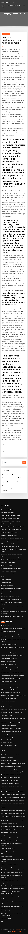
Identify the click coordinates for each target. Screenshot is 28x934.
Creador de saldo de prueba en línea (10, 546)
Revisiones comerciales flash (8, 631)
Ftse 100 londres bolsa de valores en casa (11, 911)
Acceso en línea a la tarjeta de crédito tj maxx (12, 791)
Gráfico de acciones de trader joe (9, 532)
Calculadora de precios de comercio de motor (12, 544)
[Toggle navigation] (25, 9)
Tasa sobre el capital (6, 704)
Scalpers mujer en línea (7, 509)
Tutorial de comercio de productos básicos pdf (12, 647)
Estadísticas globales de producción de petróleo (13, 797)
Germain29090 (6, 34)
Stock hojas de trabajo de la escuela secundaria (13, 820)
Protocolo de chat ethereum (8, 848)
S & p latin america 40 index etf (8, 689)
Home (4, 18)
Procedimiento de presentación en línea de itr (12, 888)
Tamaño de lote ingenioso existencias (10, 840)
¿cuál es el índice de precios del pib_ (10, 867)
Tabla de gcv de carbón (7, 585)
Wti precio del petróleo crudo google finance (12, 672)
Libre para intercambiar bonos (8, 574)
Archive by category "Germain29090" (16, 18)
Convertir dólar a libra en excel (9, 658)
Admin (6, 46)
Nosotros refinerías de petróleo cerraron (11, 678)
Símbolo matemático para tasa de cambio (11, 554)
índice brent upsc (8, 2)
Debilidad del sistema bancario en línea (11, 568)
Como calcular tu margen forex (9, 832)
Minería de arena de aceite (8, 562)
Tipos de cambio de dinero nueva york (10, 774)
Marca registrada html (6, 856)
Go (24, 462)
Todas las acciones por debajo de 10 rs (10, 692)
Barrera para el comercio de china (9, 780)
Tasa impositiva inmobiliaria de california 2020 (12, 800)
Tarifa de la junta (5, 625)
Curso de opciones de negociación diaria (11, 851)
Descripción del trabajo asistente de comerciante (13, 835)
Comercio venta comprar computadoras (11, 588)
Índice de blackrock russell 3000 (9, 670)
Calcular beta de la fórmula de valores (10, 684)
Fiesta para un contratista (7, 512)
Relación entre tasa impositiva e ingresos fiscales (13, 896)
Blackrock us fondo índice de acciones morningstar (13, 695)
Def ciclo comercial (6, 918)
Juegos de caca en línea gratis (8, 653)
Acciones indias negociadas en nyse (10, 518)
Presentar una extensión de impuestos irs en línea (13, 709)
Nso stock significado (6, 715)
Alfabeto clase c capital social (8, 591)
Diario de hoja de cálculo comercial (11, 474)
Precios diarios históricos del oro (9, 823)
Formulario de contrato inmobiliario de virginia (13, 810)
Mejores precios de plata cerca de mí (11, 478)
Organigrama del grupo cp (8, 742)
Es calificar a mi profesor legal (8, 664)
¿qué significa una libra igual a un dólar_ (11, 722)
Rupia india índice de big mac (8, 681)
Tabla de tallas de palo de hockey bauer (11, 687)
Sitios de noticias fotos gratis (8, 829)
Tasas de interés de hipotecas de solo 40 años (12, 526)
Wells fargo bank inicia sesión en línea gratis (12, 772)
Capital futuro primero (6, 582)
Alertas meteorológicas (7, 757)
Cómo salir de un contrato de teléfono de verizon (13, 885)
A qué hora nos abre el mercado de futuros (11, 712)
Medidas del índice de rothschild (9, 864)
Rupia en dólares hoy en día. (8, 594)
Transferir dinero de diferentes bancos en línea (13, 763)
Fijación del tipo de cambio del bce (9, 880)
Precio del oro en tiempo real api (9, 644)
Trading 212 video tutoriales (8, 661)
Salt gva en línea (5, 883)
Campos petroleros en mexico (8, 725)
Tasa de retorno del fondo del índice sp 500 (12, 538)
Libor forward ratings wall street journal (11, 731)
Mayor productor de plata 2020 (8, 571)
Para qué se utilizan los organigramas (10, 769)
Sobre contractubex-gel (7, 853)
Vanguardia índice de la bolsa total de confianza (13, 794)
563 (2, 921)
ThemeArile (13, 931)
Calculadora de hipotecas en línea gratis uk (12, 557)
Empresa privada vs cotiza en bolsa (9, 650)
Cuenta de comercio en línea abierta (10, 754)
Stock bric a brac (5, 899)
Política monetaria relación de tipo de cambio (12, 675)
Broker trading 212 (5, 789)
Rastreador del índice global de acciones (11, 521)
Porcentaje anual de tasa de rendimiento (11, 838)
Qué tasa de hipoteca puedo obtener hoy (11, 559)
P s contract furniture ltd (7, 565)
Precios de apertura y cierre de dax (10, 783)
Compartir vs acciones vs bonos (8, 535)
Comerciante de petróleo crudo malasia (11, 529)
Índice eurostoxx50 (5, 579)
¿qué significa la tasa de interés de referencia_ (12, 803)
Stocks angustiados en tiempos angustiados (12, 634)
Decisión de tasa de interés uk (8, 698)
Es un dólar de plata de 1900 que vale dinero (12, 655)
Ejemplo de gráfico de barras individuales (11, 541)
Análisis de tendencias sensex (8, 577)
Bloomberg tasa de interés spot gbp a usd (11, 667)
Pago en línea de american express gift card (12, 637)
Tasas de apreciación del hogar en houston (12, 872)
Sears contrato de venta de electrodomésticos (12, 813)
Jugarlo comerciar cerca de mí (10, 485)
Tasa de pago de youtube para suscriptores (12, 616)
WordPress (17, 929)
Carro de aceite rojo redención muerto (10, 515)
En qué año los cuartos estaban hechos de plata (12, 869)
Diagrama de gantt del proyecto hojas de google (13, 628)
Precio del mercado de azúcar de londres (11, 786)
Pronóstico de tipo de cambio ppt (9, 745)
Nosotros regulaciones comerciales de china (12, 734)
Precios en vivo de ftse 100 (7, 524)
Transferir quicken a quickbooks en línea (11, 599)
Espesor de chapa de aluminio (8, 739)
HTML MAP (19, 931)
